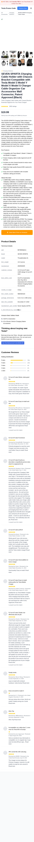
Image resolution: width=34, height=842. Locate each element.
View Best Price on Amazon (18, 232)
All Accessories (4, 13)
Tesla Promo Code (8, 8)
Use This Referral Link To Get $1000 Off (12, 343)
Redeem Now (23, 8)
